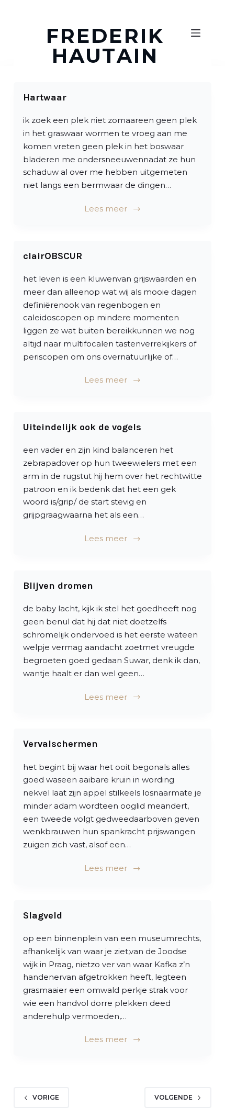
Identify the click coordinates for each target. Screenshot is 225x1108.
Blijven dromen (58, 585)
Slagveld (42, 915)
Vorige (45, 1097)
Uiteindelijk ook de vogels (82, 427)
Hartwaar (44, 97)
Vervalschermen (60, 743)
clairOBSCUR (52, 256)
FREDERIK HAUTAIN (105, 46)
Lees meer (105, 209)
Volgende (173, 1097)
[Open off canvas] (195, 33)
